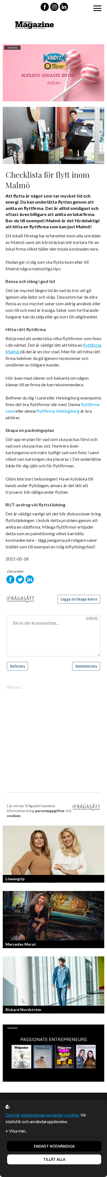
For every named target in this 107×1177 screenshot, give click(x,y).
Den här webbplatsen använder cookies (42, 1114)
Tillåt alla (54, 1159)
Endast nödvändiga (54, 1146)
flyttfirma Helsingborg (58, 410)
